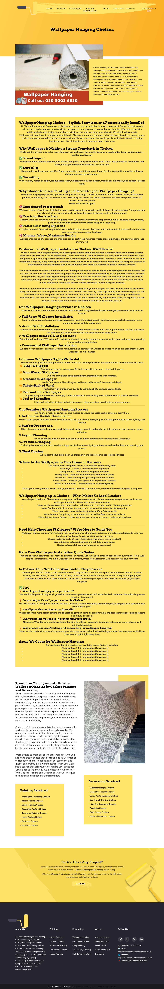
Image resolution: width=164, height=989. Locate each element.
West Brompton (102, 941)
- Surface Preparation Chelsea (102, 816)
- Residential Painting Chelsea (33, 809)
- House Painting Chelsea (31, 817)
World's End (100, 945)
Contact (130, 8)
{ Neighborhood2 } (70, 651)
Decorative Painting (80, 941)
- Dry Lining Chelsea (29, 825)
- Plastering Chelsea (29, 821)
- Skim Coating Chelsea (99, 812)
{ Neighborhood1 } (70, 648)
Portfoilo (118, 8)
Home (49, 8)
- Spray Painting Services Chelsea (103, 796)
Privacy (106, 986)
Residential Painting (58, 945)
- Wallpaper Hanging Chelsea (101, 787)
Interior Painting (56, 937)
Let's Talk (80, 884)
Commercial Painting (58, 949)
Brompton (99, 954)
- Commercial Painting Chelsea (33, 813)
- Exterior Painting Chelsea (31, 805)
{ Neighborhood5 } (70, 660)
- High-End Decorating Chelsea (102, 804)
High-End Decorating (81, 954)
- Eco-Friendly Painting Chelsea (102, 800)
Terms (113, 986)
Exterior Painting (57, 941)
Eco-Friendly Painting (81, 949)
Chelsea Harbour (102, 937)
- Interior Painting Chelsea (31, 801)
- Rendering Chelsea (97, 808)
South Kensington (102, 949)
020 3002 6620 (135, 946)
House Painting (56, 954)
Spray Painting (78, 945)
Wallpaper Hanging (80, 937)
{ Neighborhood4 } (70, 657)
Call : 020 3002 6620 (149, 9)
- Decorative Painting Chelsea (101, 792)
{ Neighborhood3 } (70, 654)
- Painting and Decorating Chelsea (35, 796)
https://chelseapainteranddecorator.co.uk (135, 958)
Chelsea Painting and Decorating (88, 986)
